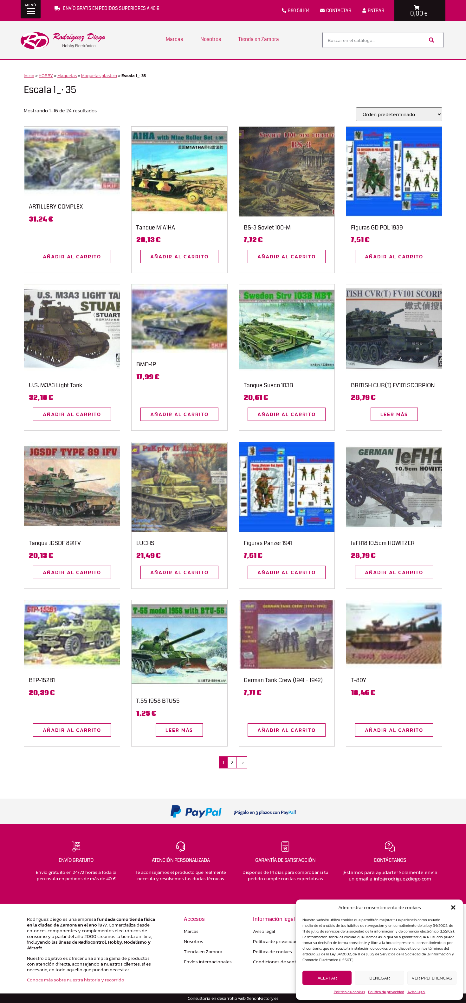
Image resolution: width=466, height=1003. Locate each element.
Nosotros (210, 39)
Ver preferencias (431, 977)
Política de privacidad (386, 992)
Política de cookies (349, 992)
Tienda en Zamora (258, 39)
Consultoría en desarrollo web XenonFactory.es (233, 998)
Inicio (29, 75)
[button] (453, 907)
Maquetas (67, 75)
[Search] (430, 40)
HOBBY (46, 75)
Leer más (394, 414)
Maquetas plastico (99, 75)
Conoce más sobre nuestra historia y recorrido (75, 979)
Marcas (174, 39)
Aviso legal (416, 992)
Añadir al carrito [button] (72, 256)
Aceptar (327, 977)
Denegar (379, 977)
